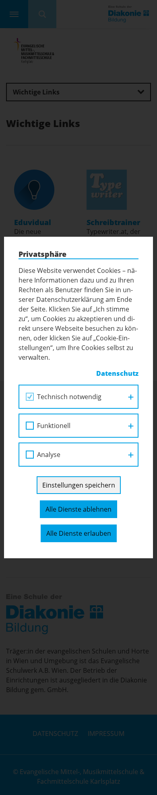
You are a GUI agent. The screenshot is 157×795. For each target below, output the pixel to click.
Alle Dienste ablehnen (78, 509)
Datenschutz (117, 373)
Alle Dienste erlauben (78, 533)
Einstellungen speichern (78, 485)
